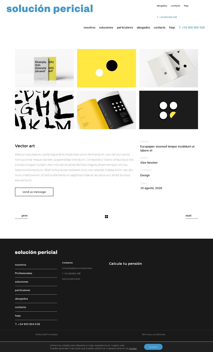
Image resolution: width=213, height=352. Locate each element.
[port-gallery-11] (44, 110)
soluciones (21, 281)
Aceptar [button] (153, 346)
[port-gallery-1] (106, 110)
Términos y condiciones (153, 334)
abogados (21, 298)
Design (145, 175)
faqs (18, 315)
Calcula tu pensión (125, 264)
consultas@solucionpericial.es (77, 268)
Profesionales (23, 273)
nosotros (20, 264)
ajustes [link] (133, 348)
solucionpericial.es (71, 278)
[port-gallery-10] (168, 68)
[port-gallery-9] (44, 68)
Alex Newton (149, 162)
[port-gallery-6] (106, 68)
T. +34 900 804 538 (27, 324)
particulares (22, 290)
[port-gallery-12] (168, 110)
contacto (20, 307)
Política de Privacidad (46, 334)
